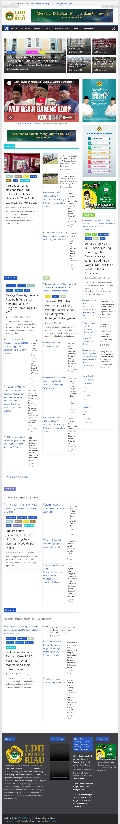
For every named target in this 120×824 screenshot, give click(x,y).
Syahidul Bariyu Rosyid (28, 207)
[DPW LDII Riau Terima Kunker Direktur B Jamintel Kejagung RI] (55, 520)
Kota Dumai (87, 384)
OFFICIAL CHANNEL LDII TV (28, 124)
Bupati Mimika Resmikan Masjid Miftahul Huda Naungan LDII (83, 787)
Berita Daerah (11, 286)
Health (37, 28)
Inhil (84, 415)
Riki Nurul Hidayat (23, 674)
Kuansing (86, 419)
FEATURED (21, 52)
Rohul (9, 180)
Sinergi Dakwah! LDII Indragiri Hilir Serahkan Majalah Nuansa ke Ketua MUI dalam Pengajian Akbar (107, 358)
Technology (17, 526)
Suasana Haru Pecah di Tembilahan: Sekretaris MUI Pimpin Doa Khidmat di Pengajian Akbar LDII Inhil (106, 333)
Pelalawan (18, 290)
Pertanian (29, 643)
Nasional (33, 176)
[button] (69, 28)
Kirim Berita (89, 28)
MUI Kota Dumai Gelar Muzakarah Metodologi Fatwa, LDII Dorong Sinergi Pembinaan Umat (72, 355)
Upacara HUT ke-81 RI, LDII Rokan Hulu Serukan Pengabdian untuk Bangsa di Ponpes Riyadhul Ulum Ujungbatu (72, 207)
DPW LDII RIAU (22, 517)
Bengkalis (86, 395)
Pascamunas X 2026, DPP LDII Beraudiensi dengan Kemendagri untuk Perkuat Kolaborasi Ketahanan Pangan (72, 655)
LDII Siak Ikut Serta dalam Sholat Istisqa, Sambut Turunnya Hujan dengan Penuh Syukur (73, 391)
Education (25, 28)
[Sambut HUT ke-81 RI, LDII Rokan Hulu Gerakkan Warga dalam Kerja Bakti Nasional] (55, 251)
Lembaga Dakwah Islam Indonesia (82, 747)
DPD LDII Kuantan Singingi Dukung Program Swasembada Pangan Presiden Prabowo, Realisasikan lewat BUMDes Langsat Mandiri (72, 696)
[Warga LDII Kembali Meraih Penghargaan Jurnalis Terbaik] (54, 550)
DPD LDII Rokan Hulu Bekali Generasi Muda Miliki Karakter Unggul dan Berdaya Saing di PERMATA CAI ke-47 (34, 357)
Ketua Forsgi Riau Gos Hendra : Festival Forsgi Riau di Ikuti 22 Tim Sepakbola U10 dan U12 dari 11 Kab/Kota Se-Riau (33, 60)
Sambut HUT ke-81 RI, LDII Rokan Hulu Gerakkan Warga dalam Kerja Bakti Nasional (73, 247)
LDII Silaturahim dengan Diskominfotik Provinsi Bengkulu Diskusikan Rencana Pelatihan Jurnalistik (82, 801)
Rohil (84, 399)
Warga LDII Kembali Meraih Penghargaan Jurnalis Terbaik (72, 547)
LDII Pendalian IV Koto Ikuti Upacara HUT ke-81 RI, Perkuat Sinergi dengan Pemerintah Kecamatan (78, 62)
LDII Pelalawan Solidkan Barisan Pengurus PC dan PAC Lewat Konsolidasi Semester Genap (33, 449)
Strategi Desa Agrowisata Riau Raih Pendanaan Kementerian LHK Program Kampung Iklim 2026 (22, 303)
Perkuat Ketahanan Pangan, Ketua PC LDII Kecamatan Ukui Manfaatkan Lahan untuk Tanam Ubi (20, 660)
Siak (84, 391)
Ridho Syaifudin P (105, 278)
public (27, 290)
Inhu (94, 234)
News (63, 296)
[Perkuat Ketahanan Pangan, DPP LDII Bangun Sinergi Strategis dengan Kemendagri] (45, 632)
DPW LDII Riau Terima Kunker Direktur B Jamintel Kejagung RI (73, 516)
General (18, 176)
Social (15, 180)
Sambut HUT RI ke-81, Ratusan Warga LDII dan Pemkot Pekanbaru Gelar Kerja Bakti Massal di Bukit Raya (107, 308)
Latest (42, 52)
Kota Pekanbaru (32, 52)
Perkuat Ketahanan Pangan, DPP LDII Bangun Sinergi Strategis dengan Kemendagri (62, 630)
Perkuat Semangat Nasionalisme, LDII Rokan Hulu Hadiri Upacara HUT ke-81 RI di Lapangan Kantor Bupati (21, 194)
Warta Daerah (61, 28)
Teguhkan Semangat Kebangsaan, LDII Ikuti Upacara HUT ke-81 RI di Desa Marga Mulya (68, 180)
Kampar (85, 387)
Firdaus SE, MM (26, 317)
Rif (61, 323)
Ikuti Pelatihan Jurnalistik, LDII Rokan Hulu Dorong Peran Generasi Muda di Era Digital (20, 539)
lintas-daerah (103, 234)
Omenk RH (25, 69)
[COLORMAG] (25, 745)
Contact (48, 28)
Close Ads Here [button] (9, 7)
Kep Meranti (87, 422)
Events (77, 28)
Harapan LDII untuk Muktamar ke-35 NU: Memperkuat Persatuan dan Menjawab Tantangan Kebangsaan (54, 4)
